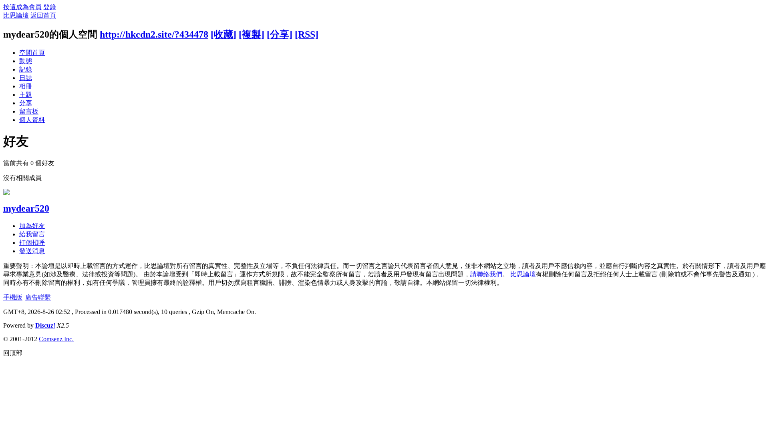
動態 (25, 61)
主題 (25, 94)
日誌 (25, 77)
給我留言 (32, 234)
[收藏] (223, 34)
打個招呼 (32, 242)
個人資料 (32, 119)
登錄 (49, 7)
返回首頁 (43, 15)
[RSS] (306, 34)
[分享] (279, 34)
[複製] (251, 34)
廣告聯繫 (38, 297)
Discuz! (45, 325)
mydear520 (26, 208)
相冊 (25, 86)
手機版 (12, 297)
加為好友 (32, 225)
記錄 (25, 69)
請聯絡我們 (486, 274)
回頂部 (12, 353)
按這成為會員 (22, 7)
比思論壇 (16, 15)
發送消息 (32, 251)
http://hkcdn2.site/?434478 (154, 34)
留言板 (28, 111)
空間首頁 (32, 52)
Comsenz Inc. (56, 339)
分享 (25, 103)
